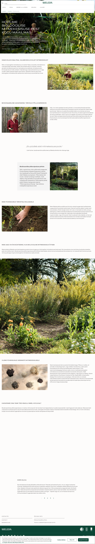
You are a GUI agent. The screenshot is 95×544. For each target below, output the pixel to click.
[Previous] (41, 498)
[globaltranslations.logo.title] (47, 2)
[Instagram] (6, 536)
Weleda (10, 11)
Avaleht (4, 11)
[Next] (53, 498)
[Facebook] (3, 536)
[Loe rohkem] (82, 529)
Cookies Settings (61, 539)
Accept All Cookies (83, 539)
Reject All (72, 539)
